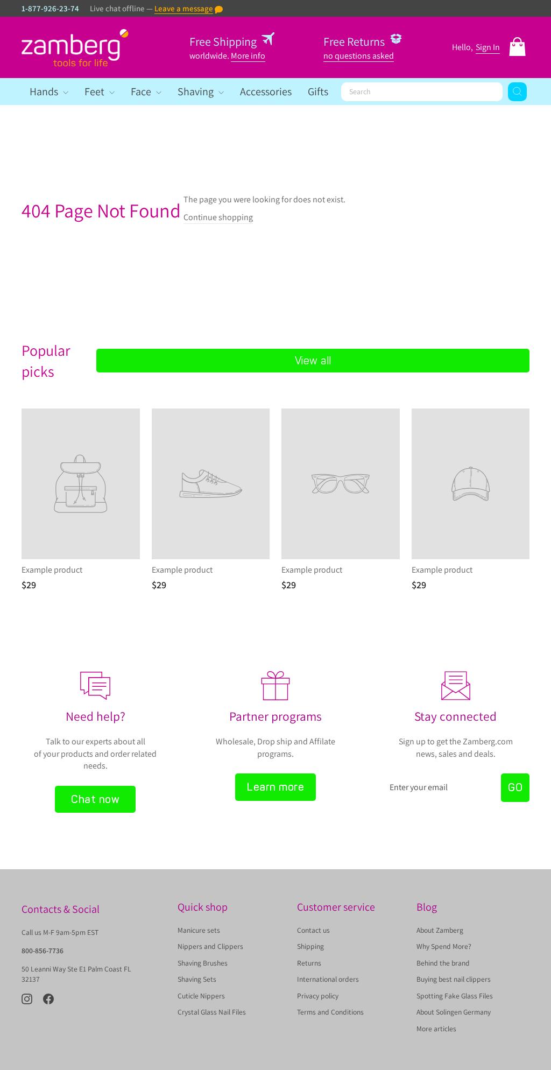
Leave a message (183, 8)
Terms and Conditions (330, 1012)
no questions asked (358, 55)
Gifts (318, 91)
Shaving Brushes (203, 963)
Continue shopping (218, 217)
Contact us (313, 930)
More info (248, 55)
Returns (309, 963)
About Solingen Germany (453, 1012)
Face (142, 91)
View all (313, 360)
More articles (436, 1028)
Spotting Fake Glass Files (454, 996)
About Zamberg (439, 930)
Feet (95, 91)
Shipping (310, 946)
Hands (45, 91)
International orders (328, 979)
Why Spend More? (443, 946)
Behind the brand (443, 963)
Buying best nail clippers (453, 979)
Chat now (95, 799)
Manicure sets (199, 930)
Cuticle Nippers (201, 996)
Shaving (197, 91)
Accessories (266, 91)
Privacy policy (317, 996)
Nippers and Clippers (210, 946)
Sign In (488, 47)
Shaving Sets (197, 979)
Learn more (275, 786)
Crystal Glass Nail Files (212, 1012)
